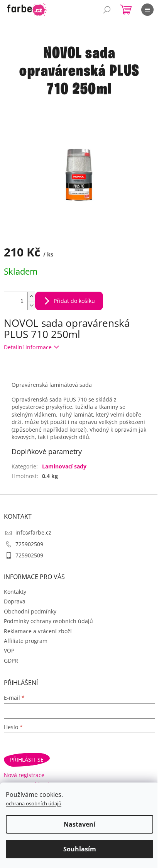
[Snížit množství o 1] (31, 305)
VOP (9, 650)
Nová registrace (24, 775)
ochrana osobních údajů (33, 803)
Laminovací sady (64, 466)
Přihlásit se (27, 759)
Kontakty (15, 591)
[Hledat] (107, 9)
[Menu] (147, 9)
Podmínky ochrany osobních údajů (48, 621)
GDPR (11, 660)
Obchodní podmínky (30, 611)
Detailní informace (28, 347)
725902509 (29, 544)
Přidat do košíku (74, 300)
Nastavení (79, 824)
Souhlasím (79, 849)
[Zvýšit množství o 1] (31, 296)
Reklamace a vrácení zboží (38, 631)
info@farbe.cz (33, 532)
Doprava (14, 601)
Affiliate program (25, 640)
